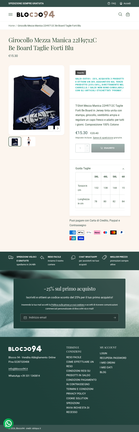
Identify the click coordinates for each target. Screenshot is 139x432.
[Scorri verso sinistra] (50, 128)
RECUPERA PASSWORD (113, 358)
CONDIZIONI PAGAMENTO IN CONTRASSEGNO (81, 382)
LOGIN (103, 353)
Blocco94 (20, 428)
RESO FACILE (73, 357)
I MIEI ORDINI (107, 362)
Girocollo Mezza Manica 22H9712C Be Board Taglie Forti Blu (49, 25)
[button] (10, 14)
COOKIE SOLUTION (77, 398)
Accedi (127, 3)
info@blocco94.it (18, 368)
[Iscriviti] (114, 318)
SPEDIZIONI (73, 403)
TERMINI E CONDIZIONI (79, 389)
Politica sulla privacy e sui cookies (68, 304)
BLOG (103, 372)
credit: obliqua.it (33, 428)
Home (11, 25)
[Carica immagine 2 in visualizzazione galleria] (29, 141)
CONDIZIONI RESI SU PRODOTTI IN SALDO (78, 373)
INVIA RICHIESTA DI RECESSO (77, 410)
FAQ (114, 3)
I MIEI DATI (106, 367)
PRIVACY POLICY (76, 393)
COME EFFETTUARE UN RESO (80, 364)
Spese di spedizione (103, 138)
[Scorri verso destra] (57, 128)
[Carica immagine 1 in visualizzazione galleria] (14, 141)
